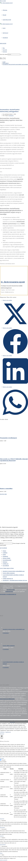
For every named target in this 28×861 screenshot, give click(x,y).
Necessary (3, 760)
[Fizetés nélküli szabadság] (8, 643)
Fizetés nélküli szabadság (9, 573)
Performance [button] (2, 827)
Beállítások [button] (2, 732)
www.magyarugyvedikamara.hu (7, 699)
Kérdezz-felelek (6, 558)
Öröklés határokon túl (8, 578)
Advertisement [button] (3, 844)
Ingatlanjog (11, 115)
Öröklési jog (5, 563)
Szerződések (6, 565)
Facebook (5, 51)
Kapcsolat (5, 49)
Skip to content (3, 0)
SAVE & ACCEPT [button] (3, 860)
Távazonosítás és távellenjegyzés (8, 438)
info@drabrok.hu (9, 591)
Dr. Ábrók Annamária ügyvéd (13, 282)
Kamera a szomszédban (6, 488)
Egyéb (4, 554)
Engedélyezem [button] (8, 732)
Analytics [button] (2, 836)
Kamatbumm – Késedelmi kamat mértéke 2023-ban (15, 580)
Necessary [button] (2, 758)
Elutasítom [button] (2, 733)
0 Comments (6, 633)
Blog (4, 48)
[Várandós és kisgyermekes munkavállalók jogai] (8, 627)
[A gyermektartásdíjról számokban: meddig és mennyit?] (8, 660)
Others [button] (1, 853)
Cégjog (4, 550)
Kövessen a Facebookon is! (8, 594)
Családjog (5, 552)
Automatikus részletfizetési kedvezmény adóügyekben (15, 64)
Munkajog (5, 562)
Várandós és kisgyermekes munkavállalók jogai (13, 571)
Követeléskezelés (7, 560)
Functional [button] (2, 818)
